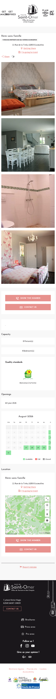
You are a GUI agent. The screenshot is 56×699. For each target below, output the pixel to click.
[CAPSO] (9, 679)
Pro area (30, 634)
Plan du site (32, 669)
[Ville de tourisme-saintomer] (35, 679)
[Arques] (44, 679)
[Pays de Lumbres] (22, 679)
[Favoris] (46, 13)
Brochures (30, 620)
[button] (51, 13)
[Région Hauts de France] (28, 685)
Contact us (12, 609)
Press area (30, 627)
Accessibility (28, 671)
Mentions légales (16, 669)
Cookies (43, 669)
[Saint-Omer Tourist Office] (28, 13)
